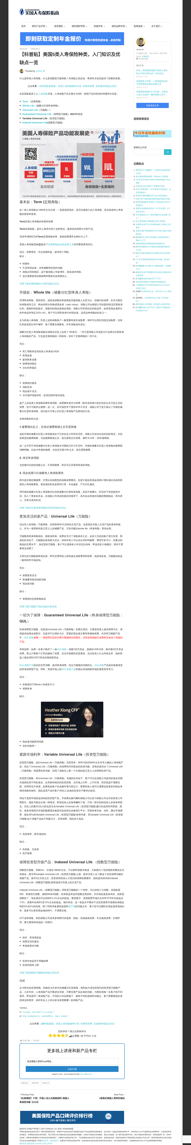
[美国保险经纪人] (72, 736)
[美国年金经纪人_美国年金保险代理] (72, 44)
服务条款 (22, 1143)
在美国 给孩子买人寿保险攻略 (148, 224)
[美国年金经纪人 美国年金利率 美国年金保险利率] (153, 136)
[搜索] (168, 152)
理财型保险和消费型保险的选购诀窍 (150, 243)
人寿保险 (43, 93)
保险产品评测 (38, 26)
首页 (23, 26)
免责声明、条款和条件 (49, 1140)
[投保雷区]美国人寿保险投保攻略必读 (151, 281)
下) (144, 240)
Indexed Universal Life (34, 122)
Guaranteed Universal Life (36, 114)
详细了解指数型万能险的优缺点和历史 (39, 972)
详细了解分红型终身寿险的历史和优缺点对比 (42, 507)
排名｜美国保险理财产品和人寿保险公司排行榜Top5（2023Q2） (151, 72)
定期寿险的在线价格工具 (61, 244)
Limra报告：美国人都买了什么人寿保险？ (38, 1012)
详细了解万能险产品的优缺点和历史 (38, 606)
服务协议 (89, 1074)
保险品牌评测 (118, 26)
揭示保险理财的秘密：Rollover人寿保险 (152, 176)
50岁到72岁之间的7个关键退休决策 (150, 186)
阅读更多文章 (152, 105)
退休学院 (140, 253)
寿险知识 (24, 1083)
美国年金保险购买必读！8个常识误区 (151, 208)
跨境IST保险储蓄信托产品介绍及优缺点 (152, 195)
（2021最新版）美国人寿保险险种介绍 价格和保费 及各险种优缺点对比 (77, 1023)
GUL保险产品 (26, 665)
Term (25, 101)
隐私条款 (82, 1074)
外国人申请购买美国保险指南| (156, 246)
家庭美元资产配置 (143, 272)
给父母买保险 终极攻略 (145, 221)
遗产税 (71, 906)
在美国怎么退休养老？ (162, 304)
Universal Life (30, 110)
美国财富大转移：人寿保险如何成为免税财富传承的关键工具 (151, 82)
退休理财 (58, 26)
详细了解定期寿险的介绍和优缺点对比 (39, 283)
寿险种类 (35, 1083)
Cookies (39, 1143)
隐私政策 (31, 1143)
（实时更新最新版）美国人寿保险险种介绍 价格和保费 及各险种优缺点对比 (77, 86)
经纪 (45, 1143)
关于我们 (155, 26)
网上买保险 (160, 221)
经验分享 (45, 1083)
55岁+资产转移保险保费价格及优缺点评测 (153, 198)
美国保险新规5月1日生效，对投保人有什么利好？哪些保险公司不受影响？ (152, 94)
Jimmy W (23, 48)
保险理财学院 (78, 26)
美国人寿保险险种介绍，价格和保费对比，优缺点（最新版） (45, 1016)
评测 (138, 265)
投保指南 (138, 26)
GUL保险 (29, 637)
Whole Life (28, 105)
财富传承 (98, 26)
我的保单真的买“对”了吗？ (151, 278)
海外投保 (140, 246)
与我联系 (145, 56)
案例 (138, 237)
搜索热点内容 (140, 147)
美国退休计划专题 (143, 304)
